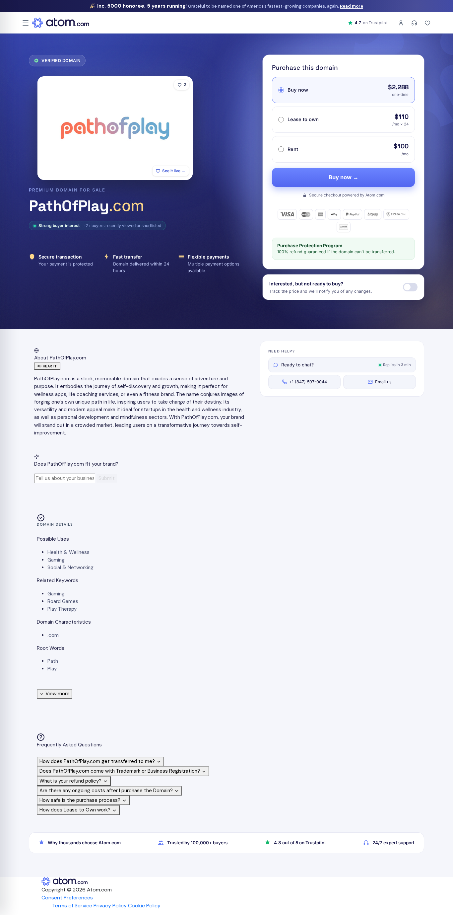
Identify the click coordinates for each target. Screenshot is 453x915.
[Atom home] (60, 23)
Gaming (56, 560)
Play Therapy (62, 609)
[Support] (414, 23)
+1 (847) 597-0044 (308, 381)
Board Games (62, 601)
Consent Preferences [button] (67, 897)
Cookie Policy (144, 905)
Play (52, 668)
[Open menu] (26, 23)
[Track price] (410, 287)
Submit (106, 478)
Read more (351, 6)
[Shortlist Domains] (427, 23)
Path (52, 661)
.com (53, 635)
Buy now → (343, 177)
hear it (50, 366)
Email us (383, 381)
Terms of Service (72, 905)
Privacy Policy (110, 905)
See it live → (173, 170)
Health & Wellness (68, 552)
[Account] (401, 23)
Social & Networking (70, 567)
